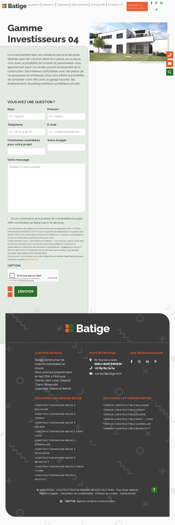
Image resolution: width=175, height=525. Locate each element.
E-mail (52, 124)
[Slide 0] (128, 57)
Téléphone (15, 124)
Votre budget (56, 140)
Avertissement (128, 493)
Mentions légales (48, 493)
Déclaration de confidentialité (77, 493)
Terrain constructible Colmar (124, 414)
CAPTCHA (14, 265)
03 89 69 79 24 (105, 368)
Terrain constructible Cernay (124, 410)
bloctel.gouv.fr (31, 259)
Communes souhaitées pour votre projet (24, 142)
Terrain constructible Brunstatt (126, 428)
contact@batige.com (108, 373)
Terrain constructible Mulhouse (126, 405)
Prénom (52, 109)
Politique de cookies (106, 493)
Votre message (18, 159)
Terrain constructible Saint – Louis (128, 419)
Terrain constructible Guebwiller (127, 424)
